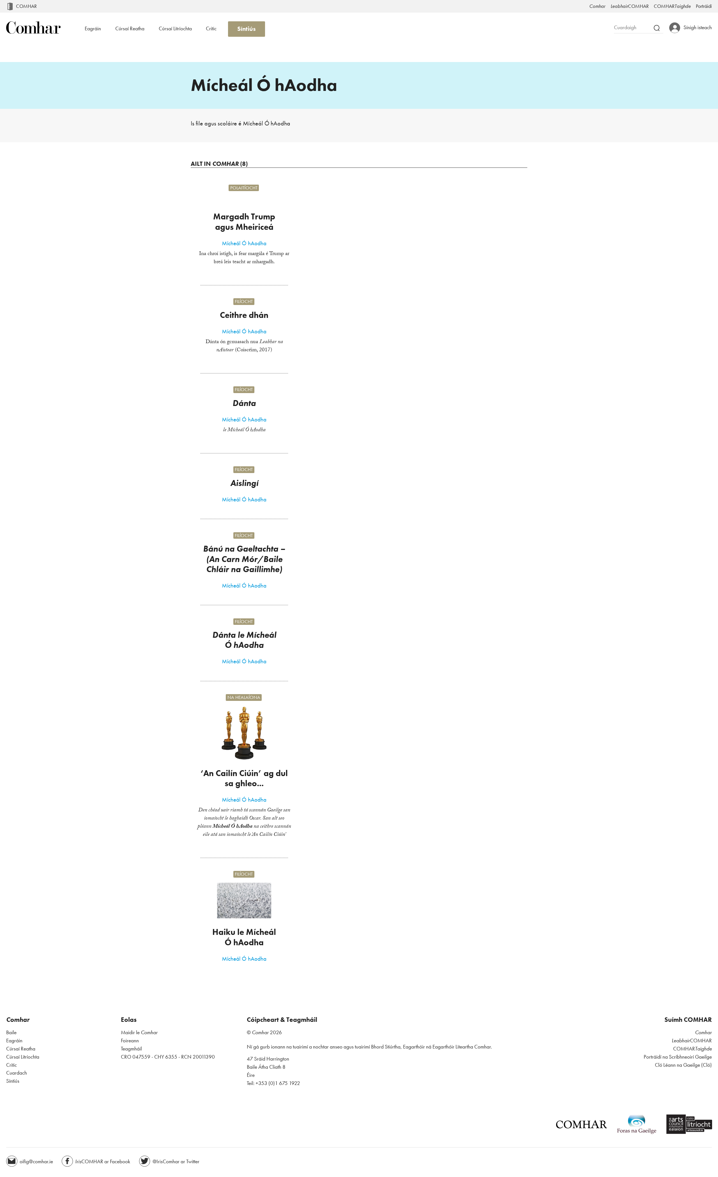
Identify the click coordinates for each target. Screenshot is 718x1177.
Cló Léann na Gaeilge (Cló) (683, 1064)
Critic (211, 28)
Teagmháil (131, 1048)
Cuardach (16, 1072)
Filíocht (244, 301)
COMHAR (26, 6)
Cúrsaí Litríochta (175, 28)
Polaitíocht (243, 188)
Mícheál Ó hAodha (244, 243)
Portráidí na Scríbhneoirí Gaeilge (678, 1056)
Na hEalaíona (243, 698)
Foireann (130, 1040)
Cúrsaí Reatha (129, 28)
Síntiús (246, 29)
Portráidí (704, 6)
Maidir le (139, 1032)
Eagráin (93, 28)
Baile (11, 1032)
